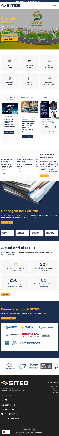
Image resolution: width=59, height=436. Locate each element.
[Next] (56, 29)
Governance (54, 386)
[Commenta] (45, 132)
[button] (40, 1)
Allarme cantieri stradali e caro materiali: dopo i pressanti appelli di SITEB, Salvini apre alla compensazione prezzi (28, 124)
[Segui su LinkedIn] (5, 400)
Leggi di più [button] (45, 124)
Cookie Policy (27, 434)
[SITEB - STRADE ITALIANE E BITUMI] (10, 5)
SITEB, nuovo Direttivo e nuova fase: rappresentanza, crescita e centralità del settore (10, 163)
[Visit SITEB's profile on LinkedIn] (43, 127)
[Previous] (2, 29)
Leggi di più (7, 171)
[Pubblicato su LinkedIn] (55, 127)
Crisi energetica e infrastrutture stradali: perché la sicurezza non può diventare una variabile (29, 163)
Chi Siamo (55, 388)
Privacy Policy (20, 434)
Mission (55, 390)
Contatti (55, 392)
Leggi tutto (9, 132)
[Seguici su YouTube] (7, 400)
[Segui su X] (2, 400)
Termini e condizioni (37, 434)
